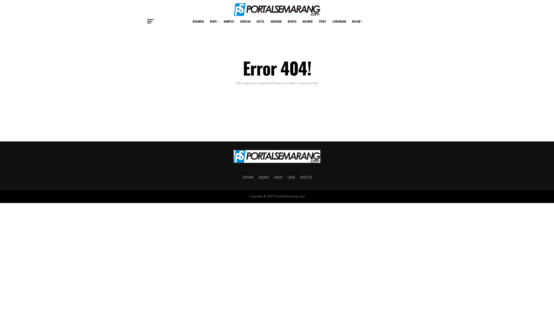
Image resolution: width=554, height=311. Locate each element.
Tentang (248, 177)
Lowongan (339, 21)
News (213, 21)
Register (306, 177)
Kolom (356, 21)
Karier (278, 177)
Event (322, 21)
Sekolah (245, 21)
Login (291, 177)
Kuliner (308, 21)
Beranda (198, 21)
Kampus (229, 21)
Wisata (292, 21)
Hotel (260, 21)
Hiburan (276, 21)
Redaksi (264, 177)
